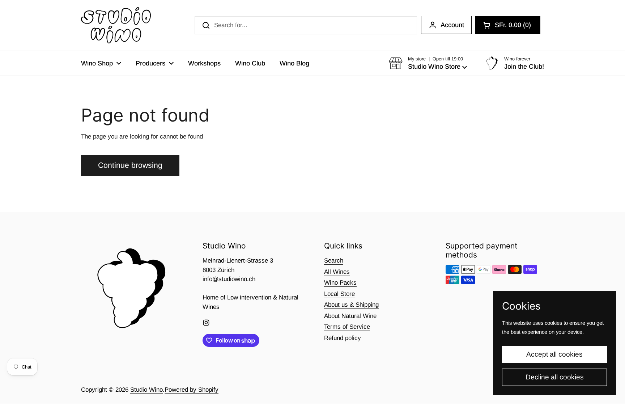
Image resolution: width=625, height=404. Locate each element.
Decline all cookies (555, 377)
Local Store (339, 293)
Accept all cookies (554, 354)
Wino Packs (340, 282)
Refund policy (342, 338)
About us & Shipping (351, 304)
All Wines (337, 271)
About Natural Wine (350, 315)
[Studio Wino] (116, 25)
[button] (507, 25)
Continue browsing (130, 165)
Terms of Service (347, 326)
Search (333, 260)
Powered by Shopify (191, 389)
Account (452, 25)
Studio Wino (146, 389)
